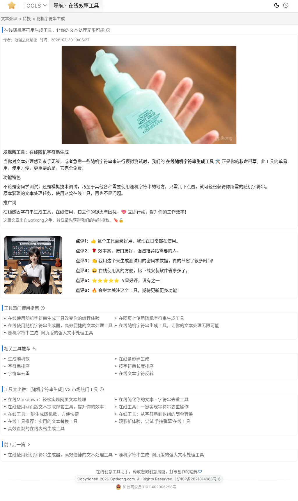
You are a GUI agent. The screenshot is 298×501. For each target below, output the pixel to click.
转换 (27, 18)
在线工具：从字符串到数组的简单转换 (156, 414)
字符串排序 (19, 366)
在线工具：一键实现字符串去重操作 (154, 407)
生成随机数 (19, 359)
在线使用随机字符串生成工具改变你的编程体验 (54, 318)
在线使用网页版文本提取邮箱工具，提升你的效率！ (58, 407)
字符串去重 (19, 373)
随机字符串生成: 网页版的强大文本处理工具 (50, 332)
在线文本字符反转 (136, 373)
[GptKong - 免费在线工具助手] (13, 6)
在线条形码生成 (134, 359)
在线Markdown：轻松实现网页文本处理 (47, 399)
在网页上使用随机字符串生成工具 (151, 318)
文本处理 (9, 18)
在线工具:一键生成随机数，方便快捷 (43, 414)
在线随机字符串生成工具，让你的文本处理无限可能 (169, 325)
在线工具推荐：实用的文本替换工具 (43, 421)
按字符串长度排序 (136, 366)
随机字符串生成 (50, 18)
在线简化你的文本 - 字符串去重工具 (154, 399)
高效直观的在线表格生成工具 (36, 428)
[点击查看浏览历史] (285, 5)
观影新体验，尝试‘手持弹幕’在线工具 (154, 421)
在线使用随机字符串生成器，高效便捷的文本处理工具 (60, 325)
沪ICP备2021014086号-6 (199, 479)
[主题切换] (277, 5)
